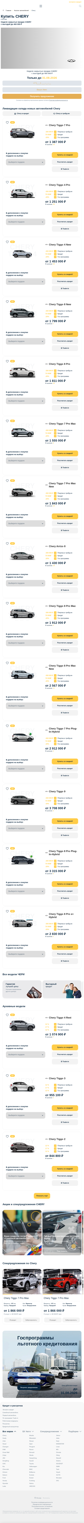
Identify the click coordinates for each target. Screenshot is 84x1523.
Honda (5, 1480)
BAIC (31, 1469)
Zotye (4, 1455)
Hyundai (5, 1483)
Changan (6, 1446)
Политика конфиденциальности (42, 1502)
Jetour (58, 1435)
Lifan (4, 1441)
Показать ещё (42, 1196)
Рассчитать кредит (65, 162)
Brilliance (32, 1472)
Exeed (31, 1478)
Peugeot (32, 1446)
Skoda (31, 1455)
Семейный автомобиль (10, 1412)
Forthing (32, 1480)
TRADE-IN (73, 1376)
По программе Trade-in (10, 1418)
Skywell (58, 1458)
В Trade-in (65, 169)
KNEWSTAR (60, 1444)
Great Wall (6, 1452)
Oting (58, 1455)
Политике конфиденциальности (58, 100)
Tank (57, 1469)
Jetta (57, 1438)
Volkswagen (33, 1466)
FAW (4, 1449)
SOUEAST (59, 1463)
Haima (31, 1483)
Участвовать (62, 1251)
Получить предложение (42, 96)
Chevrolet (6, 1469)
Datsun (5, 1475)
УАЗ (57, 1480)
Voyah (58, 1472)
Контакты (46, 1498)
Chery (4, 1435)
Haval (4, 1444)
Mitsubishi (32, 1438)
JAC (4, 1458)
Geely (4, 1438)
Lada (4, 1486)
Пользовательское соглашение (42, 1506)
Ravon (31, 1449)
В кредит (13, 1320)
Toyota (31, 1463)
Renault (31, 1452)
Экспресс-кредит (75, 2)
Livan (58, 1446)
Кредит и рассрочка (13, 1406)
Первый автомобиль (9, 1415)
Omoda (58, 1452)
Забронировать (31, 1320)
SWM (58, 1466)
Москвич (59, 1478)
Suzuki (31, 1461)
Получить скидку (22, 1251)
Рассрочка (6, 1424)
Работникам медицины (10, 1421)
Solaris (58, 1461)
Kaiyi (57, 1441)
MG (57, 1449)
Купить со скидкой (65, 155)
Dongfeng (6, 1461)
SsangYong (33, 1458)
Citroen (5, 1472)
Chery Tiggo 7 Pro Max (16, 1298)
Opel (30, 1444)
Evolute (31, 1475)
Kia (4, 1466)
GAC (4, 1463)
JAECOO (32, 1486)
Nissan (31, 1441)
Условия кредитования (42, 1508)
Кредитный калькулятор (11, 1426)
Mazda (31, 1435)
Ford (4, 1478)
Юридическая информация (42, 1504)
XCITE (58, 1475)
